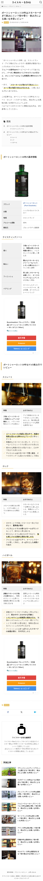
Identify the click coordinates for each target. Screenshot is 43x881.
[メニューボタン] (2, 2)
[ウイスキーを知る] (21, 2)
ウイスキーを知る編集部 (21, 737)
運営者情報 (10, 872)
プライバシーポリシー (21, 872)
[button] (8, 712)
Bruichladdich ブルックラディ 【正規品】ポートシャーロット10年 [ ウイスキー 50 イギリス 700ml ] (21, 324)
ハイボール (13, 142)
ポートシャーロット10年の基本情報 (20, 126)
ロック (12, 140)
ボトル (6, 22)
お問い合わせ (32, 872)
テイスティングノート (17, 129)
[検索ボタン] (40, 2)
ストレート (13, 137)
